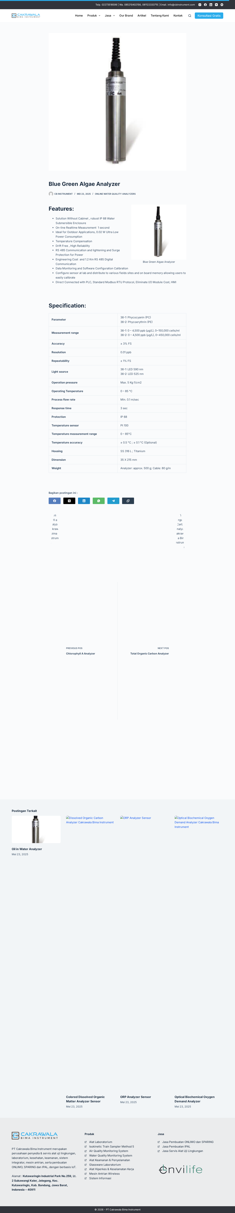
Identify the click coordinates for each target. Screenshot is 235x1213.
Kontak (177, 15)
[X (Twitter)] (69, 501)
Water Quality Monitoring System (110, 1155)
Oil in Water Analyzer (27, 849)
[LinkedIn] (210, 4)
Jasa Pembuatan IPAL (176, 1146)
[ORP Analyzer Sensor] (144, 953)
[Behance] (221, 4)
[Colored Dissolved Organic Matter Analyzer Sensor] (90, 953)
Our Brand (126, 15)
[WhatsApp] (99, 501)
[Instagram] (199, 4)
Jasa (108, 15)
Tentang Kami (160, 15)
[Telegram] (113, 501)
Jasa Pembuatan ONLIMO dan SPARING (188, 1142)
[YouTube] (216, 4)
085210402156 (132, 4)
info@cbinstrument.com (181, 4)
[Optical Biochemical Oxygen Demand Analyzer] (199, 953)
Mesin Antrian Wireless (104, 1173)
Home (79, 15)
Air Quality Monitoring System (108, 1151)
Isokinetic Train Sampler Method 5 (111, 1146)
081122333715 (150, 4)
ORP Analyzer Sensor (135, 1097)
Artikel (142, 15)
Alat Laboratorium (100, 1142)
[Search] (189, 15)
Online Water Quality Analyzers (115, 193)
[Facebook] (205, 4)
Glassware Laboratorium (105, 1164)
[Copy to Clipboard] (128, 501)
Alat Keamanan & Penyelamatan (109, 1160)
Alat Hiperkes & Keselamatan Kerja (111, 1169)
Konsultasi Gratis (209, 15)
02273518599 (109, 4)
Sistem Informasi (100, 1178)
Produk (92, 15)
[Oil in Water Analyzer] (36, 829)
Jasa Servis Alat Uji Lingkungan (182, 1151)
